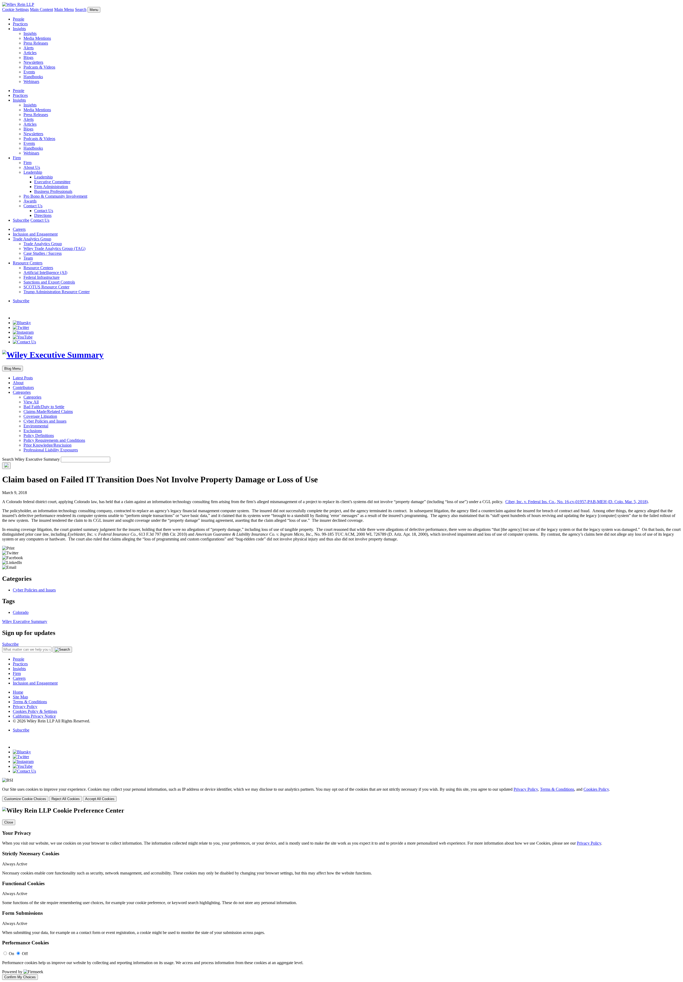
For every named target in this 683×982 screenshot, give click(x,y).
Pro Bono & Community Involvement (55, 196)
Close (8, 822)
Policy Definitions (38, 435)
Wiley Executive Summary (24, 621)
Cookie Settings (15, 9)
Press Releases (35, 43)
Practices (20, 24)
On (11, 953)
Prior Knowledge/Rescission (47, 445)
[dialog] (341, 794)
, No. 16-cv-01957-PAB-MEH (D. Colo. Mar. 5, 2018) (576, 501)
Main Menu (64, 9)
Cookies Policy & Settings (35, 711)
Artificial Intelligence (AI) (45, 272)
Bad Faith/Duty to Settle (43, 406)
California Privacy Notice (34, 716)
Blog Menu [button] (12, 369)
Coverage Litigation (40, 416)
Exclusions (32, 430)
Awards (30, 201)
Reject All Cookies (65, 799)
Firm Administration (51, 186)
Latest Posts (23, 378)
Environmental (35, 426)
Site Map (20, 697)
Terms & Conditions (30, 701)
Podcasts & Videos (39, 67)
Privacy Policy (25, 706)
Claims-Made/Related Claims (48, 411)
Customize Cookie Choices (25, 799)
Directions (42, 215)
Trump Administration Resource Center (56, 291)
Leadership (32, 172)
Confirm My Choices (20, 977)
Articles (30, 52)
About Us (31, 167)
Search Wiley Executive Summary (31, 459)
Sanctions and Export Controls (49, 282)
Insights (19, 28)
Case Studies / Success (42, 253)
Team (28, 258)
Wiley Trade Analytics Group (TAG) (54, 248)
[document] (341, 893)
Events (29, 72)
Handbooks (33, 76)
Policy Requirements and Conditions (54, 440)
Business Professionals (53, 191)
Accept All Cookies (99, 799)
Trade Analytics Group (32, 239)
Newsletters (33, 62)
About (18, 382)
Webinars (31, 81)
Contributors (23, 387)
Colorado (21, 612)
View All (31, 402)
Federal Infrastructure (41, 277)
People (18, 19)
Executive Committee (52, 182)
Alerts (28, 48)
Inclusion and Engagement (35, 234)
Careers (19, 229)
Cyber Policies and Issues (44, 421)
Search (80, 9)
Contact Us (32, 206)
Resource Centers (27, 263)
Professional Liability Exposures (50, 450)
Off (25, 953)
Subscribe (21, 220)
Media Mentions (37, 38)
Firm (17, 158)
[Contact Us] (24, 342)
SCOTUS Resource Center (46, 287)
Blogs (28, 57)
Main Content (41, 9)
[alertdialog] (341, 893)
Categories (22, 392)
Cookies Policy (596, 789)
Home (18, 692)
